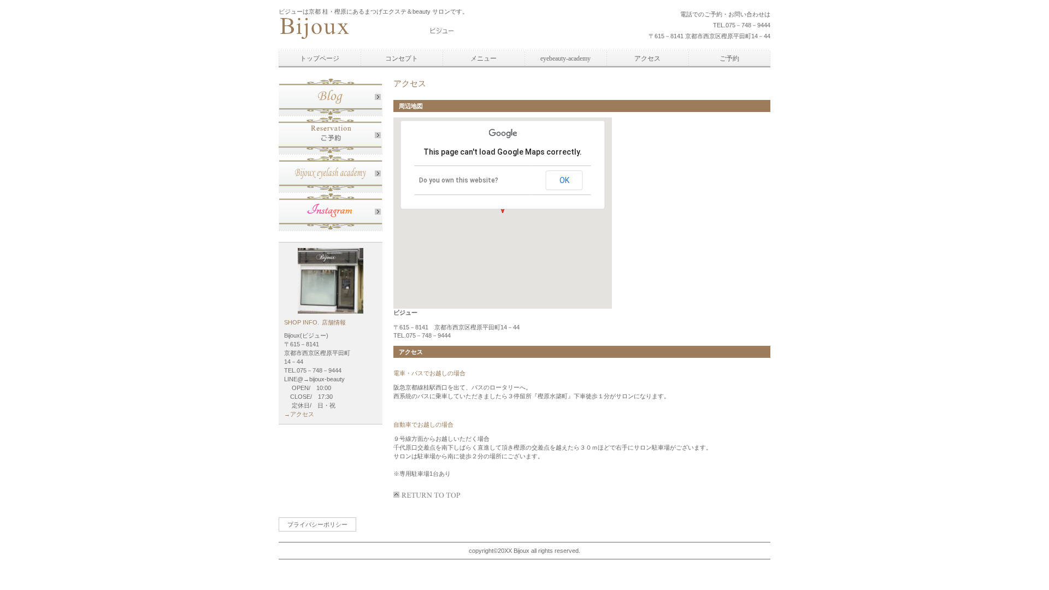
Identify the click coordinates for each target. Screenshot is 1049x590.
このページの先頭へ (428, 494)
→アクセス (299, 414)
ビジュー (380, 29)
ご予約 (330, 135)
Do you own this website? (458, 180)
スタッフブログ (330, 97)
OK (564, 180)
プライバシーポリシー (317, 524)
